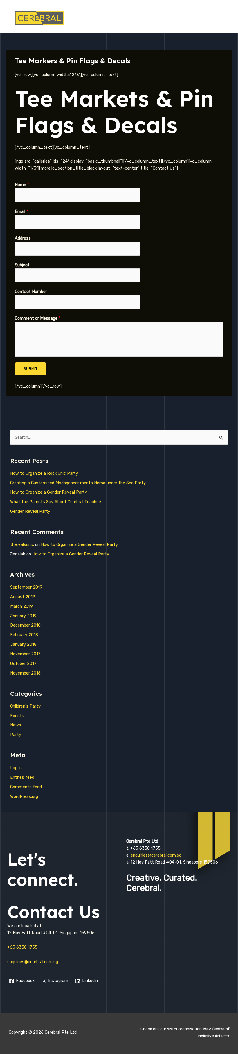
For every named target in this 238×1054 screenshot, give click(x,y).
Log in (16, 767)
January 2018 (23, 644)
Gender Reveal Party (30, 511)
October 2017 (23, 663)
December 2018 (25, 625)
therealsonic (22, 544)
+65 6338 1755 (22, 947)
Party (15, 734)
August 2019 (22, 596)
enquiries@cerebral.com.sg (32, 961)
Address (23, 238)
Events (17, 715)
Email (21, 211)
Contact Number (31, 291)
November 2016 (25, 673)
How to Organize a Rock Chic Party (44, 473)
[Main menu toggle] (226, 18)
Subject (22, 264)
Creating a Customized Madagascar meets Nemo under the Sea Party (78, 482)
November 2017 (25, 653)
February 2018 (24, 634)
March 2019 (21, 606)
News (15, 725)
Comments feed (26, 786)
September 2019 (26, 587)
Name (22, 184)
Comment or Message (38, 318)
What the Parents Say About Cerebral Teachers (56, 501)
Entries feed (22, 777)
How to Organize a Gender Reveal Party (48, 492)
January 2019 (23, 615)
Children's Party (25, 706)
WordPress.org (24, 796)
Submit (30, 368)
